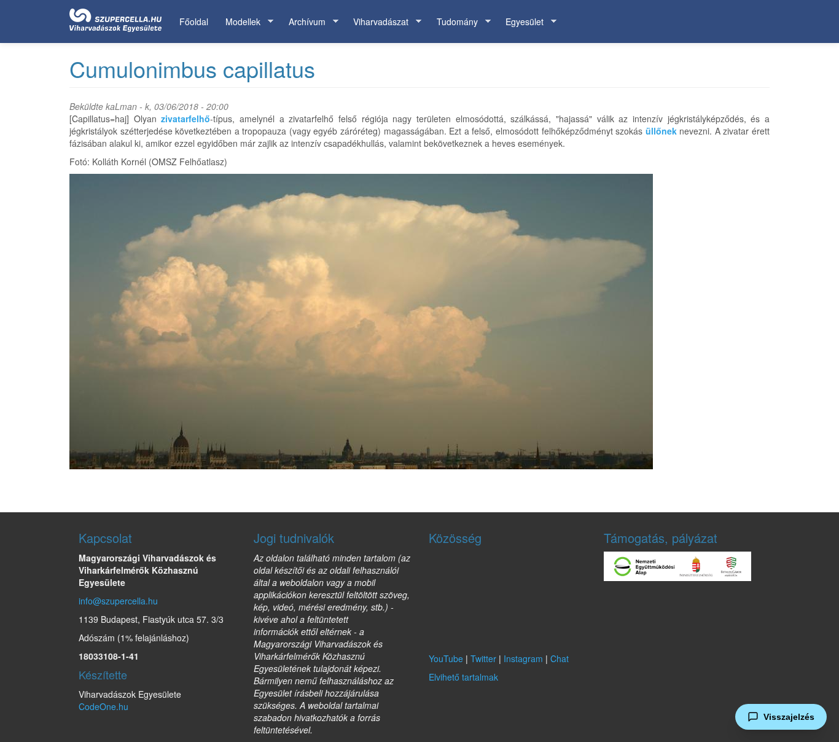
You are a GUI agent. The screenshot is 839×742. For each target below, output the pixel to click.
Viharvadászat (376, 21)
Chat (559, 658)
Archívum (303, 21)
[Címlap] (120, 18)
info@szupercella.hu (118, 601)
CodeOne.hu (103, 706)
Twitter (483, 658)
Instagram (523, 658)
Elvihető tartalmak (463, 677)
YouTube (446, 658)
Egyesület (520, 21)
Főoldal (193, 21)
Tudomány (453, 21)
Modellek (238, 21)
